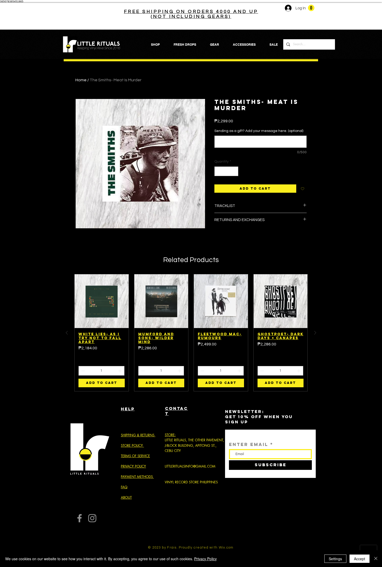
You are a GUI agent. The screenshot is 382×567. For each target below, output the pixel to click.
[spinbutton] (226, 171)
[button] (311, 8)
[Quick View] (102, 301)
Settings (335, 558)
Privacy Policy (205, 558)
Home (81, 80)
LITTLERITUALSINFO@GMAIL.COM (190, 466)
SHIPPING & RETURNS (137, 435)
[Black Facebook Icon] (191, 539)
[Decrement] (218, 171)
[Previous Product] (67, 333)
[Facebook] (79, 518)
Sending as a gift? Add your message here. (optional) (258, 131)
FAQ (124, 487)
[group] (191, 333)
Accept (359, 558)
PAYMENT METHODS (137, 476)
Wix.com (226, 547)
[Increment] (234, 171)
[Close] (376, 559)
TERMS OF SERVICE (135, 455)
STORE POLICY (132, 445)
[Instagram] (92, 518)
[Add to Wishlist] (302, 188)
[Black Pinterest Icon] (199, 539)
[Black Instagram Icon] (182, 539)
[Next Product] (315, 333)
